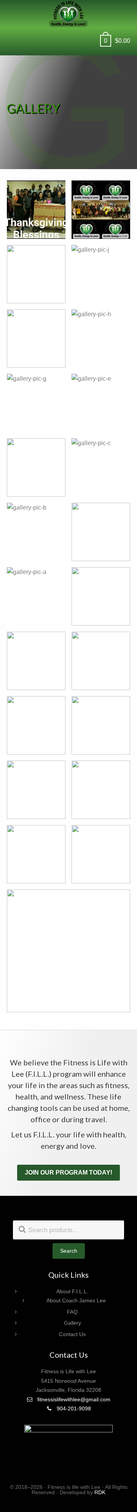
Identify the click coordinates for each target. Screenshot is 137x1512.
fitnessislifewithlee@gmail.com (73, 1399)
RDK (99, 1492)
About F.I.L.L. (72, 1291)
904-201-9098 (73, 1408)
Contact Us (72, 1334)
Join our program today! (68, 1172)
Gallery (72, 1323)
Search (68, 1251)
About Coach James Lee (76, 1300)
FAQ (72, 1312)
